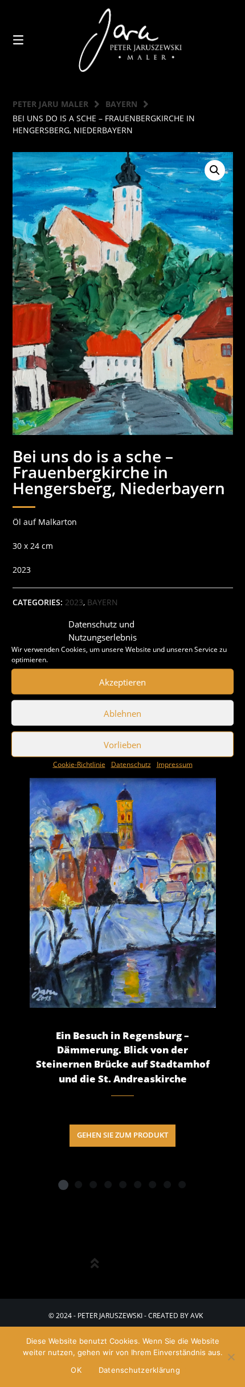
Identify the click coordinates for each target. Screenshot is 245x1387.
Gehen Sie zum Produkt (122, 1135)
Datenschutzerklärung (139, 1369)
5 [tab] (122, 1184)
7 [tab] (152, 1184)
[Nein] (230, 1357)
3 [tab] (92, 1184)
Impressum (175, 764)
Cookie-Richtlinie (79, 764)
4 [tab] (107, 1184)
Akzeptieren (122, 681)
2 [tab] (78, 1184)
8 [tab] (167, 1184)
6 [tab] (137, 1184)
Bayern (121, 104)
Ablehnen (122, 713)
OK (76, 1369)
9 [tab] (181, 1184)
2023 (74, 602)
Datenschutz (131, 764)
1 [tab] (63, 1184)
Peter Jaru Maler (50, 104)
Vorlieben (122, 744)
